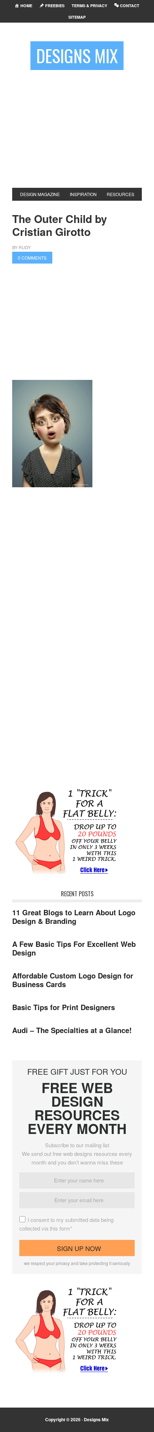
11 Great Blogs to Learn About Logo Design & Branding (73, 916)
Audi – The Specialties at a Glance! (72, 1030)
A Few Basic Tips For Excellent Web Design (74, 948)
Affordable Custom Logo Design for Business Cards (72, 979)
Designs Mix (77, 55)
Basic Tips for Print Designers (63, 1007)
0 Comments (32, 258)
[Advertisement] (76, 126)
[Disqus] (76, 695)
